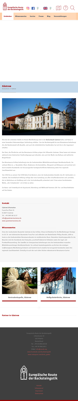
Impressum (39, 391)
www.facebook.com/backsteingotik (39, 352)
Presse (41, 16)
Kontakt (39, 385)
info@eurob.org (41, 349)
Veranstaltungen (60, 16)
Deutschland (5, 88)
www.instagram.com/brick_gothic (39, 354)
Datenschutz (39, 393)
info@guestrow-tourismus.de (11, 218)
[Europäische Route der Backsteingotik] (12, 10)
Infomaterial (39, 388)
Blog (48, 16)
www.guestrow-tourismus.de (11, 221)
